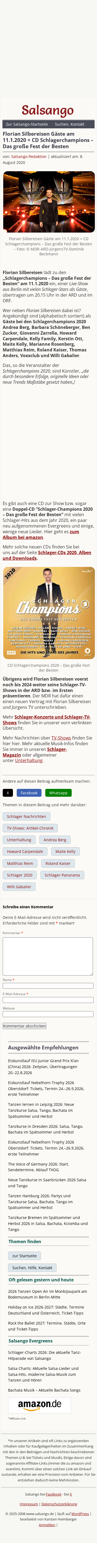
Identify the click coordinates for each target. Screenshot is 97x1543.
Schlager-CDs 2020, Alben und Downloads (47, 555)
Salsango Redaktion (29, 156)
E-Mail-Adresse (15, 994)
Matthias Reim (20, 863)
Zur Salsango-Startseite (27, 124)
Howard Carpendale (25, 851)
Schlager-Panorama (62, 875)
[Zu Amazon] (39, 1412)
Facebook (53, 1494)
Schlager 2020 (19, 875)
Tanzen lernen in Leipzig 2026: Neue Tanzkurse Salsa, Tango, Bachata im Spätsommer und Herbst (41, 1110)
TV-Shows (61, 738)
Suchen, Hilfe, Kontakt (32, 1267)
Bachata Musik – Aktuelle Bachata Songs (44, 1390)
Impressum (29, 1503)
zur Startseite (24, 1255)
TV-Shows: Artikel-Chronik (30, 828)
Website (9, 1008)
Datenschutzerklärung (59, 1503)
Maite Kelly (65, 851)
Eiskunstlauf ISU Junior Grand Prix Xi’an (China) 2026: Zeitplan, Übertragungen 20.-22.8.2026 (43, 1066)
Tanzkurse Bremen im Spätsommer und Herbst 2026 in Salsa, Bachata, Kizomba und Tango (48, 1223)
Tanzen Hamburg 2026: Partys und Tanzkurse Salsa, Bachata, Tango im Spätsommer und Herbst (40, 1201)
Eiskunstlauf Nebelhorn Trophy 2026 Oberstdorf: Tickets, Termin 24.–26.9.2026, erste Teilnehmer (46, 1088)
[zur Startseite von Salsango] (47, 110)
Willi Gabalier (19, 886)
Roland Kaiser (58, 863)
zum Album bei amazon (41, 534)
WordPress (80, 1513)
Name (9, 979)
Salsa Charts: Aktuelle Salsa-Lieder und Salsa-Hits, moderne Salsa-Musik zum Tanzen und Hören (43, 1374)
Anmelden (47, 1524)
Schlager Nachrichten (26, 816)
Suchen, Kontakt (69, 124)
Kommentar (13, 933)
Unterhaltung (29, 760)
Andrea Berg (55, 839)
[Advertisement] (48, 50)
